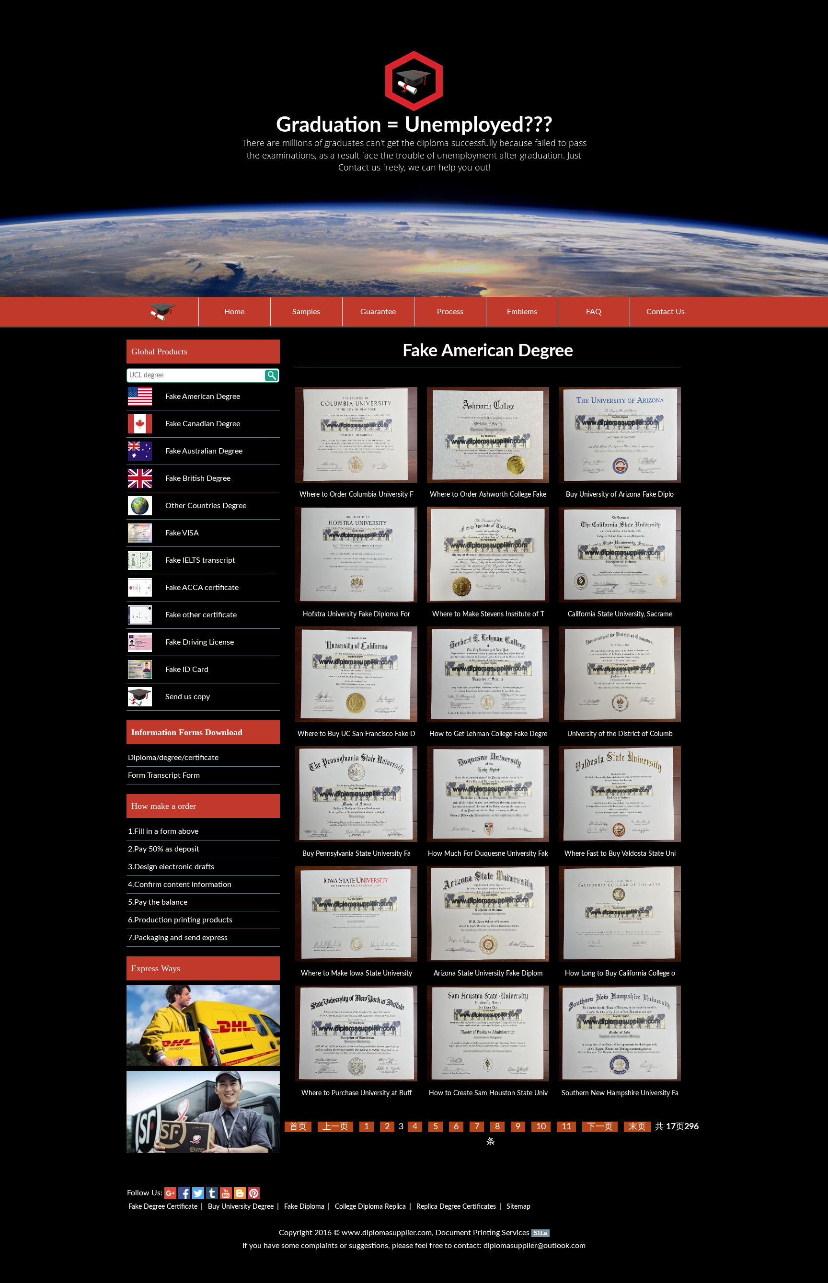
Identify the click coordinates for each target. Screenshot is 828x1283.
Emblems (522, 312)
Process (450, 312)
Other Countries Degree (205, 506)
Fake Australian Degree (203, 451)
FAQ (593, 312)
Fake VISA (182, 533)
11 (566, 1127)
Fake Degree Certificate (162, 1207)
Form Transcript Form (164, 775)
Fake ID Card (186, 669)
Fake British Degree (197, 478)
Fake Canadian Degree (202, 424)
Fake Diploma (304, 1207)
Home (234, 312)
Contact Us (665, 312)
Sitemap (518, 1207)
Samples (306, 312)
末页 (637, 1127)
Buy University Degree (241, 1207)
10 (541, 1127)
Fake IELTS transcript (200, 560)
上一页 (335, 1127)
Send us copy (187, 697)
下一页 (600, 1127)
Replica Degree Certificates (456, 1207)
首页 (298, 1127)
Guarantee (378, 312)
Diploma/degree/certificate (173, 757)
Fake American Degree (202, 396)
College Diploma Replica (370, 1207)
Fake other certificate (201, 615)
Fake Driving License (199, 642)
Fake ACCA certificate (202, 587)
